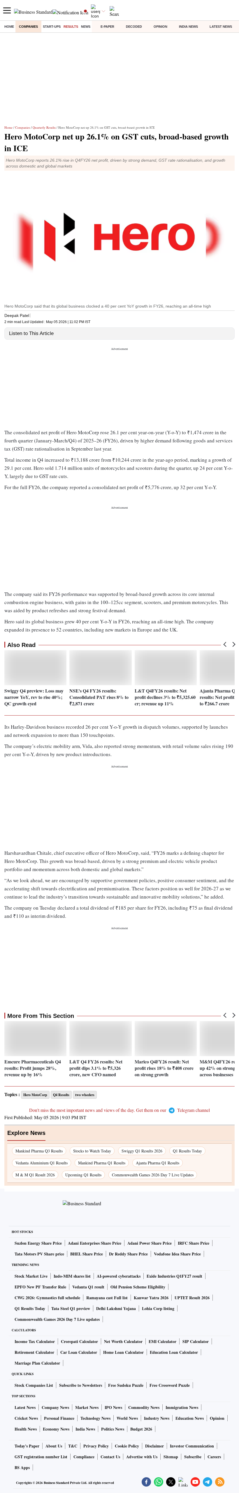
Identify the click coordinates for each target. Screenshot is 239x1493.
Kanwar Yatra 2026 (151, 1298)
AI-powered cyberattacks (118, 1276)
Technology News (95, 1418)
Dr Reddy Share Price (128, 1254)
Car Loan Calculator (78, 1352)
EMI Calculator (162, 1341)
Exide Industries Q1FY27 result (174, 1276)
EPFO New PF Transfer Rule (40, 1287)
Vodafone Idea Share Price (177, 1254)
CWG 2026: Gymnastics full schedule (47, 1298)
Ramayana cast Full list (107, 1298)
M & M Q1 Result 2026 (35, 1175)
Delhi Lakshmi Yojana (116, 1308)
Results (71, 26)
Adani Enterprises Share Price (94, 1243)
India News (188, 26)
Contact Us (110, 1457)
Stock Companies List (34, 1385)
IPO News (113, 1407)
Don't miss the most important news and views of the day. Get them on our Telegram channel (119, 1110)
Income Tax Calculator (35, 1341)
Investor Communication (192, 1446)
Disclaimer (154, 1446)
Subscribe (192, 1457)
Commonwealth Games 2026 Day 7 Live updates (57, 1319)
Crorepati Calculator (79, 1341)
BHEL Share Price (86, 1254)
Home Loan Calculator (123, 1352)
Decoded (134, 26)
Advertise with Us (141, 1457)
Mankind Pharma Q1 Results (101, 1163)
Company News (55, 1407)
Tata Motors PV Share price (39, 1254)
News (85, 26)
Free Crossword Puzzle (170, 1385)
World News (127, 1418)
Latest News (221, 26)
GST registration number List (41, 1457)
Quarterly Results (44, 127)
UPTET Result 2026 (192, 1298)
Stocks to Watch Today (92, 1151)
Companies (28, 26)
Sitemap (171, 1457)
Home (9, 26)
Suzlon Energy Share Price (38, 1243)
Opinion (160, 26)
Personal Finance (59, 1418)
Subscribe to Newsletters (80, 1385)
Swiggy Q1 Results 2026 (142, 1151)
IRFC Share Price (193, 1243)
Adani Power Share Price (149, 1243)
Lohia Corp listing (158, 1308)
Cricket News (26, 1418)
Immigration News (182, 1407)
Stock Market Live (31, 1276)
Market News (87, 1407)
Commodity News (143, 1407)
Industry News (156, 1418)
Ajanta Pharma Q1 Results (157, 1163)
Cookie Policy (127, 1446)
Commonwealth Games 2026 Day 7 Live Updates (153, 1175)
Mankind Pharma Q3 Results (39, 1151)
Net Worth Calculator (123, 1341)
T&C (72, 1446)
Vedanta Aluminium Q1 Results (41, 1163)
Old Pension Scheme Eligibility (137, 1287)
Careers (214, 1457)
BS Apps (22, 1467)
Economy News (56, 1429)
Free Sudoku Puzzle (125, 1385)
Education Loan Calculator (174, 1352)
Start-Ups (52, 26)
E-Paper (107, 26)
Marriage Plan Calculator (37, 1363)
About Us (53, 1446)
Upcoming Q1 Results (83, 1175)
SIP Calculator (195, 1341)
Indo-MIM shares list (72, 1276)
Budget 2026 (141, 1429)
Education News (189, 1418)
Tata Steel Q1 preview (70, 1308)
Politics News (112, 1429)
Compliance (83, 1457)
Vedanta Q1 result (88, 1287)
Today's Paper (27, 1446)
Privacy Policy (96, 1446)
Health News (26, 1429)
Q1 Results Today (187, 1151)
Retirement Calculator (34, 1352)
